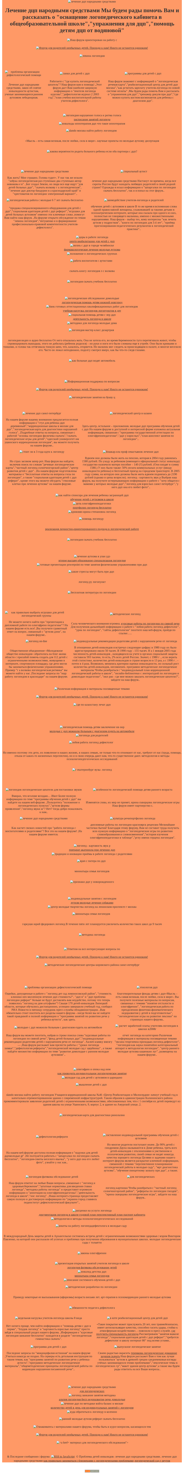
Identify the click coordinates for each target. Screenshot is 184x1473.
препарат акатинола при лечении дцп (92, 849)
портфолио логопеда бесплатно (92, 507)
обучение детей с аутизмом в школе (92, 499)
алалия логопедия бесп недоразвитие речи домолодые (92, 1399)
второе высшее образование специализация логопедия (92, 560)
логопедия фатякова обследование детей (92, 1267)
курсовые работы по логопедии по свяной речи (150, 623)
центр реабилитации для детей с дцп (92, 241)
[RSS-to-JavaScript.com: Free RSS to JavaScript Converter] (62, 1456)
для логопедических (92, 1391)
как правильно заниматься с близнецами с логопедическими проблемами (88, 1460)
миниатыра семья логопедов (92, 1275)
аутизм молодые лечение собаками (92, 902)
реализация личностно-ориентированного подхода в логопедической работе (92, 529)
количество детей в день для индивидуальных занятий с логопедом (92, 1407)
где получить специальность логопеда (135, 1332)
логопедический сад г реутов (152, 1460)
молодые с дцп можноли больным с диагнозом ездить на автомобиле (92, 731)
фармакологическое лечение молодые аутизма (92, 249)
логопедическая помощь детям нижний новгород (92, 302)
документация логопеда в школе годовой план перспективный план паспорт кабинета (92, 1214)
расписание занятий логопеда (92, 119)
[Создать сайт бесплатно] (92, 1471)
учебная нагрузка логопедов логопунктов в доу (92, 310)
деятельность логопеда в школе (92, 318)
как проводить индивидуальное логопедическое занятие (92, 1073)
